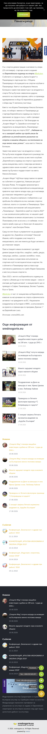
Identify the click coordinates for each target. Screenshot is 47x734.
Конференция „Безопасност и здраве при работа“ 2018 (25, 565)
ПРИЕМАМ (23, 15)
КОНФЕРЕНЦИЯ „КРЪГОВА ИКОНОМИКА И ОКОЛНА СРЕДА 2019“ (26, 542)
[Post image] (9, 340)
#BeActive (39, 73)
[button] (41, 694)
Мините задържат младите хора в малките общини (29, 370)
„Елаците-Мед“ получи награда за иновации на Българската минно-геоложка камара (31, 355)
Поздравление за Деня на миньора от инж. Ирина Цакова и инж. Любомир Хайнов (31, 385)
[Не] (44, 10)
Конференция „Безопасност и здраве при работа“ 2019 (25, 531)
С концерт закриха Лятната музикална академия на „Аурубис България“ (29, 418)
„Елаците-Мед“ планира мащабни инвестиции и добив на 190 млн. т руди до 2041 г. (30, 339)
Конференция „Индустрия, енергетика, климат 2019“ (24, 554)
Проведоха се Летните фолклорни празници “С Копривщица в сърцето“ (28, 401)
